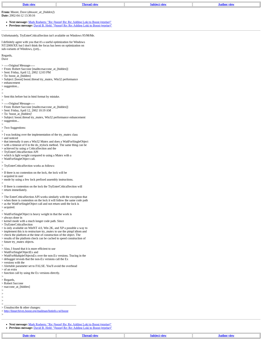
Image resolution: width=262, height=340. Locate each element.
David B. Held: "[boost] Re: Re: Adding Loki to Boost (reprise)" (73, 25)
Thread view (90, 4)
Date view (29, 4)
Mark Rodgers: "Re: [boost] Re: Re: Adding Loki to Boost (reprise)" (69, 22)
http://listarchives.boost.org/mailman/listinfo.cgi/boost (36, 311)
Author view (226, 4)
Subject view (158, 4)
